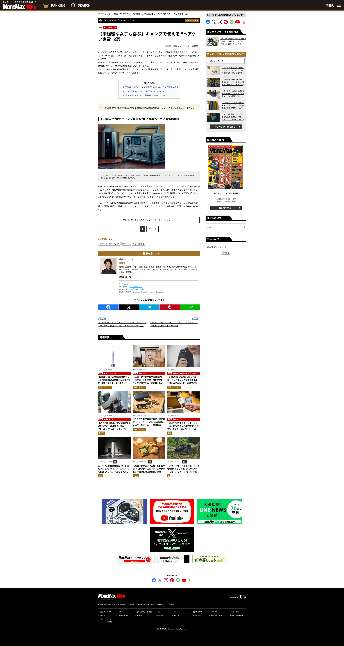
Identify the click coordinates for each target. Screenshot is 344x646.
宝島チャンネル (106, 612)
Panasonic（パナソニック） (109, 244)
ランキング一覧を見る (225, 126)
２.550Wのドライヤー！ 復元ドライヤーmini (143, 91)
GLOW (139, 615)
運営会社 (121, 604)
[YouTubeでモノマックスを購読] (237, 23)
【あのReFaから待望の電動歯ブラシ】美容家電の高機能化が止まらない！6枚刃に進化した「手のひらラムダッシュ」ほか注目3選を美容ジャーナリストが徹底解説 (149, 107)
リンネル (214, 612)
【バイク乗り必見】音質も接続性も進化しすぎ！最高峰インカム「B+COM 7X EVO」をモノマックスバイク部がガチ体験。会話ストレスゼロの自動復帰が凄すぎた (114, 428)
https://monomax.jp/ (135, 289)
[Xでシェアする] (129, 307)
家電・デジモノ (192, 20)
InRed (121, 612)
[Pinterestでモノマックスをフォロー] (226, 23)
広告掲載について (174, 604)
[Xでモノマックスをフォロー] (214, 23)
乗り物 (101, 433)
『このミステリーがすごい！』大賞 (107, 620)
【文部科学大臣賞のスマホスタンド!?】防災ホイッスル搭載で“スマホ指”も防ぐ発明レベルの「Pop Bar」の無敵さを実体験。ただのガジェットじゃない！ (183, 428)
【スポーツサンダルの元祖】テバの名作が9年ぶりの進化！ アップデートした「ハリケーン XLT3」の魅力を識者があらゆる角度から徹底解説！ (183, 471)
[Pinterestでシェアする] (170, 307)
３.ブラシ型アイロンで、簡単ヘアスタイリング (143, 95)
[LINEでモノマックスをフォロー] (232, 23)
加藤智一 (123, 262)
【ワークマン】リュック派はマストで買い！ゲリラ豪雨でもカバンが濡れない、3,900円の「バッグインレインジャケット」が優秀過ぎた (233, 105)
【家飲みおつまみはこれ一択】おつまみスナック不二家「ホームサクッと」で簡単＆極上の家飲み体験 (149, 468)
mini (176, 612)
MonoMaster (197, 615)
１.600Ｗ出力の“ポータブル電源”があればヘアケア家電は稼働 (150, 87)
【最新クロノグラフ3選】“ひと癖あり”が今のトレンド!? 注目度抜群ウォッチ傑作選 (174, 324)
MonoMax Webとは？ (106, 604)
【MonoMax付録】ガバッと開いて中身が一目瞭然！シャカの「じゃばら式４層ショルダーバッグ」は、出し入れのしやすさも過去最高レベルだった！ (233, 41)
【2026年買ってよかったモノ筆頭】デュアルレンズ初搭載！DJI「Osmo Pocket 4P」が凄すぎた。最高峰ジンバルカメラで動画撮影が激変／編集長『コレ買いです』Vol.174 (183, 384)
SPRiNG (103, 615)
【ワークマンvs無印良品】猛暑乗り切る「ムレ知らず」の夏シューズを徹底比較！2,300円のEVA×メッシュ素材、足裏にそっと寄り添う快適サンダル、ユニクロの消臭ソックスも (233, 94)
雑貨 (169, 433)
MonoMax (159, 615)
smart (176, 615)
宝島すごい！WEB (236, 615)
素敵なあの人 (197, 612)
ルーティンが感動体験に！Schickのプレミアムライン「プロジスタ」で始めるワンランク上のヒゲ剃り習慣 (114, 470)
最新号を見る (225, 207)
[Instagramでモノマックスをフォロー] (220, 23)
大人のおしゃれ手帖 (144, 612)
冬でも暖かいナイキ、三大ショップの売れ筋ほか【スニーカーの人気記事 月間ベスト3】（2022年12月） (122, 324)
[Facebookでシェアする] (108, 307)
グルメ (136, 476)
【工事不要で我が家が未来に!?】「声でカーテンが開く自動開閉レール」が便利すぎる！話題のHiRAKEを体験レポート (149, 381)
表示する (225, 253)
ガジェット (126, 244)
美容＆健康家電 (138, 244)
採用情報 (131, 604)
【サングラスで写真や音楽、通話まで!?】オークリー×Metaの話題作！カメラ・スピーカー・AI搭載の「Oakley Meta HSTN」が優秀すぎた (149, 425)
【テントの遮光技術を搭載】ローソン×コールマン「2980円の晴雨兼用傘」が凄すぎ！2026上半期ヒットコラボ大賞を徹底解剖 (233, 70)
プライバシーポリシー (146, 604)
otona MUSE (123, 615)
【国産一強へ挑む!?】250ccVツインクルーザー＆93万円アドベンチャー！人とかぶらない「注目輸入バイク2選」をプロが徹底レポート (233, 82)
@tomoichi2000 (135, 286)
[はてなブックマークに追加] (149, 307)
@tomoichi (126, 284)
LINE (190, 307)
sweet (158, 612)
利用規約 (160, 604)
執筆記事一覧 (125, 276)
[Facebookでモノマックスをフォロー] (208, 23)
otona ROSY (234, 612)
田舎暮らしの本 (217, 615)
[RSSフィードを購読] (243, 23)
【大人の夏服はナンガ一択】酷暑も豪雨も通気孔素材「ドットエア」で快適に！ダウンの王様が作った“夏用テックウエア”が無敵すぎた (233, 117)
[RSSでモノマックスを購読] (190, 580)
